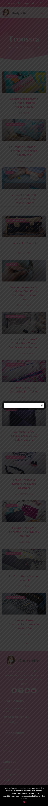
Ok (24, 802)
